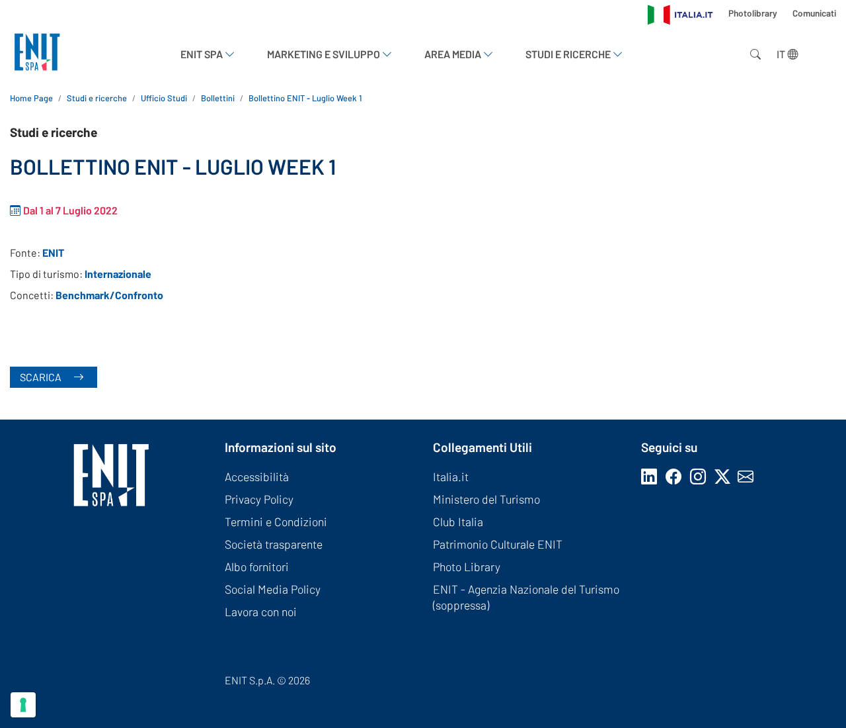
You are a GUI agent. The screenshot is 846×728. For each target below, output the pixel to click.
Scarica (41, 377)
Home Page (31, 98)
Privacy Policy (259, 499)
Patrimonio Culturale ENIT (497, 544)
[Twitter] (726, 476)
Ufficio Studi (164, 98)
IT (782, 54)
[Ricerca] (753, 54)
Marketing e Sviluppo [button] (324, 54)
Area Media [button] (453, 54)
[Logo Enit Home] (37, 54)
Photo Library (466, 566)
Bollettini (218, 98)
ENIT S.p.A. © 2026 (267, 680)
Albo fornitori (257, 566)
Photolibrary (753, 13)
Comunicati (814, 13)
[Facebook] (676, 476)
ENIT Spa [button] (202, 54)
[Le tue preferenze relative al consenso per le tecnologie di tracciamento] (23, 704)
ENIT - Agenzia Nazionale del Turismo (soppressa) (526, 597)
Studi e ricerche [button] (569, 54)
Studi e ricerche (97, 98)
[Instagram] (700, 476)
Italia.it (451, 476)
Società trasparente (274, 544)
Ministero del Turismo (486, 499)
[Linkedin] (651, 476)
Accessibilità (257, 476)
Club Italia (458, 521)
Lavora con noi (261, 611)
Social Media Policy (273, 589)
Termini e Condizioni (276, 521)
